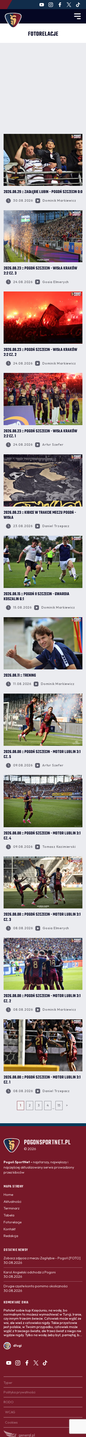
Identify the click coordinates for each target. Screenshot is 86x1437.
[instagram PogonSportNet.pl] (51, 5)
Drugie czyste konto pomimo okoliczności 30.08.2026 (36, 1288)
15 (58, 1105)
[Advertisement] (43, 88)
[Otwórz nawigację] (77, 16)
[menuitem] (8, 1194)
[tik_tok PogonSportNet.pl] (78, 5)
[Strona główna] (13, 20)
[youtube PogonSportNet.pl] (42, 5)
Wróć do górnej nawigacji (43, 1130)
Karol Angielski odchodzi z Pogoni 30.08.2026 (30, 1274)
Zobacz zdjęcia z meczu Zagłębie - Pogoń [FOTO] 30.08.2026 (42, 1260)
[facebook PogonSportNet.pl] (60, 5)
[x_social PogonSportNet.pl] (69, 5)
